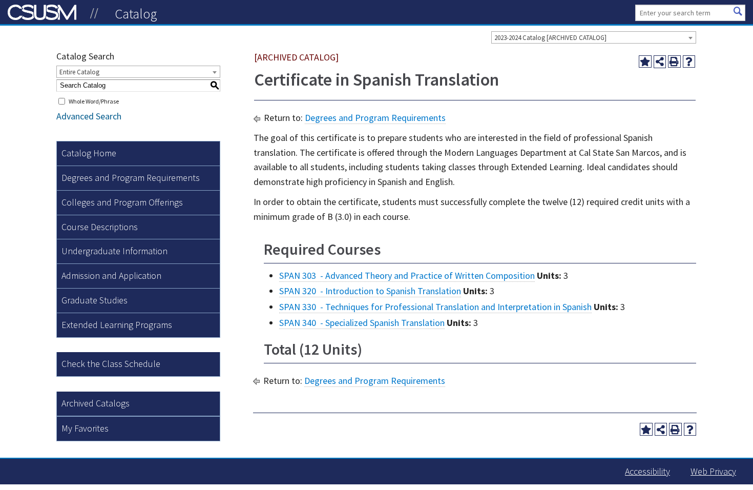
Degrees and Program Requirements (130, 177)
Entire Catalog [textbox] (79, 72)
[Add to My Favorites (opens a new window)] (645, 61)
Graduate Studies (94, 300)
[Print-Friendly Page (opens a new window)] (674, 61)
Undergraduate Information (114, 251)
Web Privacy (713, 471)
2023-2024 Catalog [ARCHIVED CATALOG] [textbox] (550, 37)
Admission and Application (111, 275)
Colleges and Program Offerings (122, 202)
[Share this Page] (660, 61)
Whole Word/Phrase (94, 101)
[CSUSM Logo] (94, 13)
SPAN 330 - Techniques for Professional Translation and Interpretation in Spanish (435, 307)
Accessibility (647, 471)
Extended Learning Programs (116, 325)
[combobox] (593, 37)
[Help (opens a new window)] (689, 61)
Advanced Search (88, 116)
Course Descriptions (99, 227)
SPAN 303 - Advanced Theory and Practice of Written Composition (407, 275)
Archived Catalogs (95, 403)
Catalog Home (88, 153)
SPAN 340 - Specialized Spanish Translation (362, 323)
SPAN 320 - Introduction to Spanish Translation (370, 291)
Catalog (136, 13)
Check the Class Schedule (110, 364)
